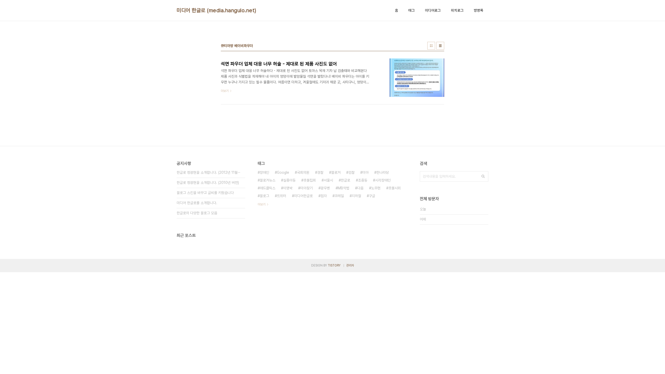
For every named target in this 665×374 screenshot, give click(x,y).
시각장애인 (383, 180)
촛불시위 (394, 188)
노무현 (376, 188)
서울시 (328, 180)
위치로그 (457, 10)
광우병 (325, 188)
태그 (411, 10)
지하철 (356, 196)
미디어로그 (433, 10)
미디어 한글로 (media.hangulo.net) (216, 10)
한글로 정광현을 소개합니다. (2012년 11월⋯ (209, 172)
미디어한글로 (303, 196)
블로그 (264, 196)
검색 (483, 176)
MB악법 (343, 188)
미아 (365, 172)
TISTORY (334, 265)
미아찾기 (306, 188)
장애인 (264, 172)
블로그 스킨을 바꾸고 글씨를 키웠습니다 (205, 193)
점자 (324, 196)
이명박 (287, 188)
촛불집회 (309, 180)
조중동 (362, 180)
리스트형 (440, 46)
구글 (372, 196)
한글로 (345, 180)
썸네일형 (431, 46)
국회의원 (303, 172)
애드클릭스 (267, 188)
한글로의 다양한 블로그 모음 (197, 213)
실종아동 (289, 180)
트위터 (281, 196)
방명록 (478, 10)
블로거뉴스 (267, 180)
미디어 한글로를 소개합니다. (197, 203)
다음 (360, 188)
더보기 (261, 204)
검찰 (351, 172)
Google (283, 172)
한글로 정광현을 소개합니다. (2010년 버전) (208, 183)
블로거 (336, 172)
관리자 (350, 265)
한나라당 (382, 172)
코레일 (339, 196)
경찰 (320, 172)
